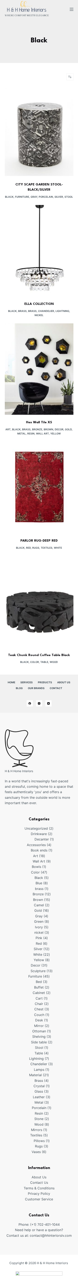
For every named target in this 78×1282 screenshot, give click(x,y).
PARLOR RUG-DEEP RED (39, 540)
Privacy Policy (39, 1193)
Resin (31, 433)
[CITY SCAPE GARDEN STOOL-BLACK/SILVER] (39, 131)
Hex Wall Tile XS (39, 422)
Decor (59, 429)
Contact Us (39, 1182)
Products (45, 682)
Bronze (37, 429)
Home (11, 682)
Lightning (62, 311)
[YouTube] (48, 703)
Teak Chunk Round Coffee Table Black (39, 655)
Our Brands (36, 688)
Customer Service (39, 1199)
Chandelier (46, 311)
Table (44, 662)
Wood (54, 662)
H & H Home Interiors (26, 10)
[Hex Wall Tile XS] (39, 369)
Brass (22, 311)
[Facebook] (30, 703)
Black (9, 196)
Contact (56, 688)
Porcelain (46, 196)
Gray (34, 196)
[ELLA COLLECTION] (39, 250)
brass (32, 311)
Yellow (55, 433)
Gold (68, 429)
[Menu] (71, 9)
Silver (58, 196)
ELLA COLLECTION (39, 304)
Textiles (46, 547)
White (58, 547)
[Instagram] (39, 703)
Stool (68, 196)
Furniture (22, 196)
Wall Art (42, 433)
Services (26, 682)
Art (8, 429)
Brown (48, 429)
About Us (63, 682)
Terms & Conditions (39, 1188)
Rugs (35, 547)
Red (28, 547)
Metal (21, 433)
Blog (19, 688)
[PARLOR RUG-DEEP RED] (39, 487)
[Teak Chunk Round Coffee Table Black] (39, 602)
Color (34, 662)
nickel (39, 315)
